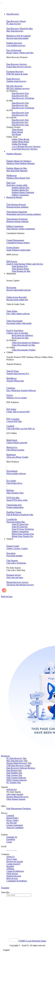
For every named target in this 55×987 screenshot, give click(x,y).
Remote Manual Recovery (17, 797)
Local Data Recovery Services (24, 149)
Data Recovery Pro (20, 96)
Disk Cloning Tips (14, 775)
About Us (10, 856)
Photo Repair (17, 132)
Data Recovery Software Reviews (20, 768)
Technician (23, 529)
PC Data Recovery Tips (16, 758)
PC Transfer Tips (13, 782)
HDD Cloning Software (16, 780)
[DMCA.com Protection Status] (32, 941)
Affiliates (10, 869)
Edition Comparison (20, 195)
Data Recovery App (20, 125)
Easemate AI (11, 837)
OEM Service (12, 873)
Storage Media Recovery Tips (19, 763)
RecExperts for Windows (22, 335)
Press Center (11, 859)
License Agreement (14, 825)
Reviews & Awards (14, 861)
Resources (5, 756)
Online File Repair (19, 144)
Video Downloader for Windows (25, 342)
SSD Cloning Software (16, 777)
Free (20, 524)
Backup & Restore (14, 197)
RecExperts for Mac (20, 338)
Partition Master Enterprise (23, 192)
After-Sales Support (14, 794)
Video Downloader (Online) (24, 350)
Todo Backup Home (20, 269)
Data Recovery (12, 14)
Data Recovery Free (20, 93)
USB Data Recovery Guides (18, 765)
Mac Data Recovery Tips (17, 761)
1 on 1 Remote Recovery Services (26, 146)
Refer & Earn (12, 878)
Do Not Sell (11, 823)
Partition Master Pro (20, 190)
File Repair (16, 134)
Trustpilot (5, 888)
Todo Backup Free (20, 266)
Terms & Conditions (14, 827)
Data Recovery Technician (23, 98)
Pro (20, 527)
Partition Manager (13, 154)
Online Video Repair (20, 139)
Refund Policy (12, 818)
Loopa (9, 842)
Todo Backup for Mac (21, 271)
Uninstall (10, 815)
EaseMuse (10, 839)
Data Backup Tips (14, 770)
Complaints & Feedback (16, 881)
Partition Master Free (20, 187)
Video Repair (17, 129)
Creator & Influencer (15, 871)
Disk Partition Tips (14, 773)
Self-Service (11, 789)
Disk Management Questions (18, 808)
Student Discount (13, 876)
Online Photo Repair (20, 142)
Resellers (10, 866)
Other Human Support (15, 799)
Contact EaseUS (13, 864)
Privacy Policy (12, 820)
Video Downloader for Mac (23, 345)
